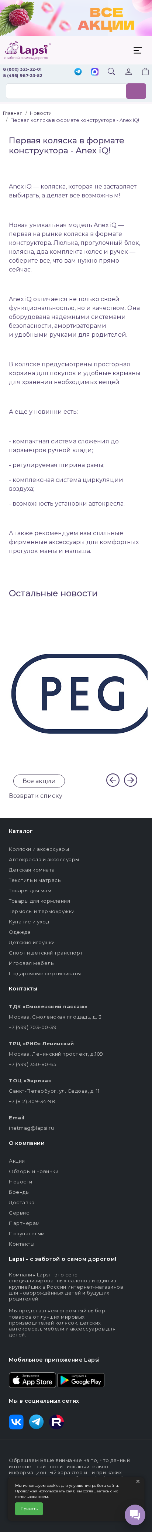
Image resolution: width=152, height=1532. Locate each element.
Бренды (19, 1192)
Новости (20, 1182)
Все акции (39, 781)
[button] (141, 72)
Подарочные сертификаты (45, 973)
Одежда (20, 932)
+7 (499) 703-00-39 (32, 1027)
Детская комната (32, 870)
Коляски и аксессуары (39, 849)
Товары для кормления (39, 901)
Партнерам (24, 1223)
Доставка (21, 1202)
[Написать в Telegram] (78, 72)
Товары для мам (30, 890)
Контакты (21, 1244)
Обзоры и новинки (33, 1171)
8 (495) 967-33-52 (22, 75)
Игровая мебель (31, 963)
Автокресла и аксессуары (44, 859)
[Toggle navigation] (138, 50)
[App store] (32, 1379)
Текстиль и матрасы (35, 880)
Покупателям (27, 1233)
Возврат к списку (35, 795)
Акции (17, 1161)
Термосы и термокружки (42, 911)
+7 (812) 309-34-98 (32, 1101)
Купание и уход (29, 922)
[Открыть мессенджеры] (135, 1515)
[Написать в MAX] (95, 72)
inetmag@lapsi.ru (31, 1128)
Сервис (19, 1213)
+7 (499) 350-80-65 (32, 1064)
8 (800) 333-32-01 (22, 69)
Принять (29, 1508)
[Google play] (80, 1379)
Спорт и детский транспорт (46, 953)
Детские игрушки (32, 942)
